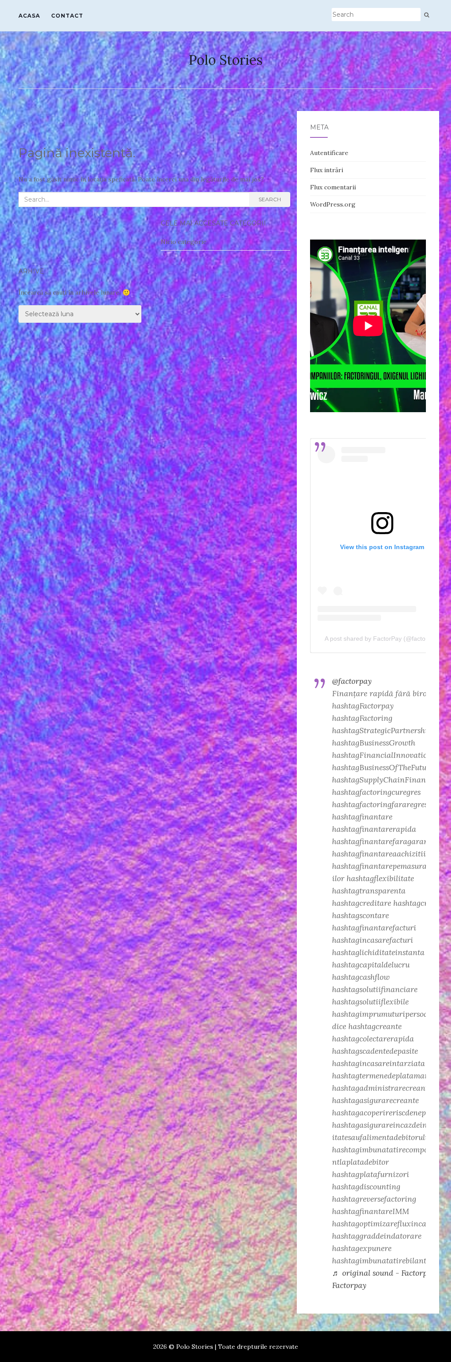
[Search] (427, 15)
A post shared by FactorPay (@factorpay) (382, 638)
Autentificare (329, 153)
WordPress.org (332, 204)
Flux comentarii (333, 187)
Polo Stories (225, 59)
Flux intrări (326, 170)
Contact (67, 15)
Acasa (29, 15)
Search (270, 199)
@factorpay (352, 681)
